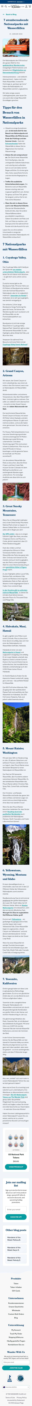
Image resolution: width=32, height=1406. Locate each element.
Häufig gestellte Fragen (16, 1341)
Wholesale (16, 1310)
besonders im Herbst (18, 295)
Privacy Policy (22, 1397)
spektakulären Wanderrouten (14, 65)
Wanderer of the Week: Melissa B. (14, 1238)
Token (16, 1283)
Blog (16, 1318)
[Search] (6, 6)
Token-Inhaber (16, 1287)
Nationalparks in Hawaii (12, 652)
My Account (16, 1330)
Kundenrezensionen (16, 1303)
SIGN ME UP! (16, 1217)
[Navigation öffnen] (2, 6)
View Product (16, 1167)
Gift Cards (16, 1291)
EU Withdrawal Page (16, 1403)
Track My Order (16, 1334)
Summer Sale (15, 1)
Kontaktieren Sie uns (16, 1345)
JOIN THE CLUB (16, 1368)
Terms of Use (10, 1397)
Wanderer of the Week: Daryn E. (13, 1248)
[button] (26, 6)
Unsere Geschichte (16, 1307)
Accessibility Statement (16, 1400)
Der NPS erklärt (8, 534)
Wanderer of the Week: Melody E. (14, 1259)
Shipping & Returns (16, 1337)
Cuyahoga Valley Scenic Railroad (15, 344)
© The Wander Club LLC (16, 1394)
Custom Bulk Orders (16, 1314)
